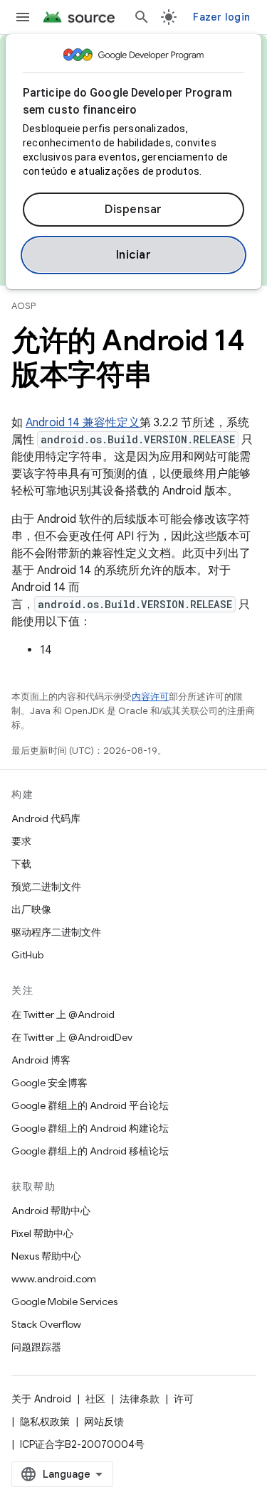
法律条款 (139, 1399)
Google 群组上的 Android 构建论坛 (90, 1128)
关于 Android (41, 1399)
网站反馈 (104, 1421)
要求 (21, 841)
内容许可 (150, 697)
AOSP (23, 306)
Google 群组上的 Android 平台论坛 (90, 1105)
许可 (184, 1399)
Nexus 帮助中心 (46, 1256)
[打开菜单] (23, 17)
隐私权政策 (45, 1421)
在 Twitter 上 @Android (63, 1014)
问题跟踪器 (36, 1347)
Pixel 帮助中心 (42, 1233)
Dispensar (133, 209)
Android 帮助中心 (50, 1210)
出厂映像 (31, 909)
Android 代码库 (45, 818)
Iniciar (134, 255)
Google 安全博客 (49, 1082)
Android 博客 (40, 1060)
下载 (21, 864)
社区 (95, 1399)
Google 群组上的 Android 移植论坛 (90, 1151)
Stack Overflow (46, 1324)
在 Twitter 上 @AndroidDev (71, 1037)
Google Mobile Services (64, 1301)
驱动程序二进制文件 (56, 932)
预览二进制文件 (46, 886)
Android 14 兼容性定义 (83, 423)
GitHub (27, 954)
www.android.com (53, 1278)
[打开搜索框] (141, 17)
